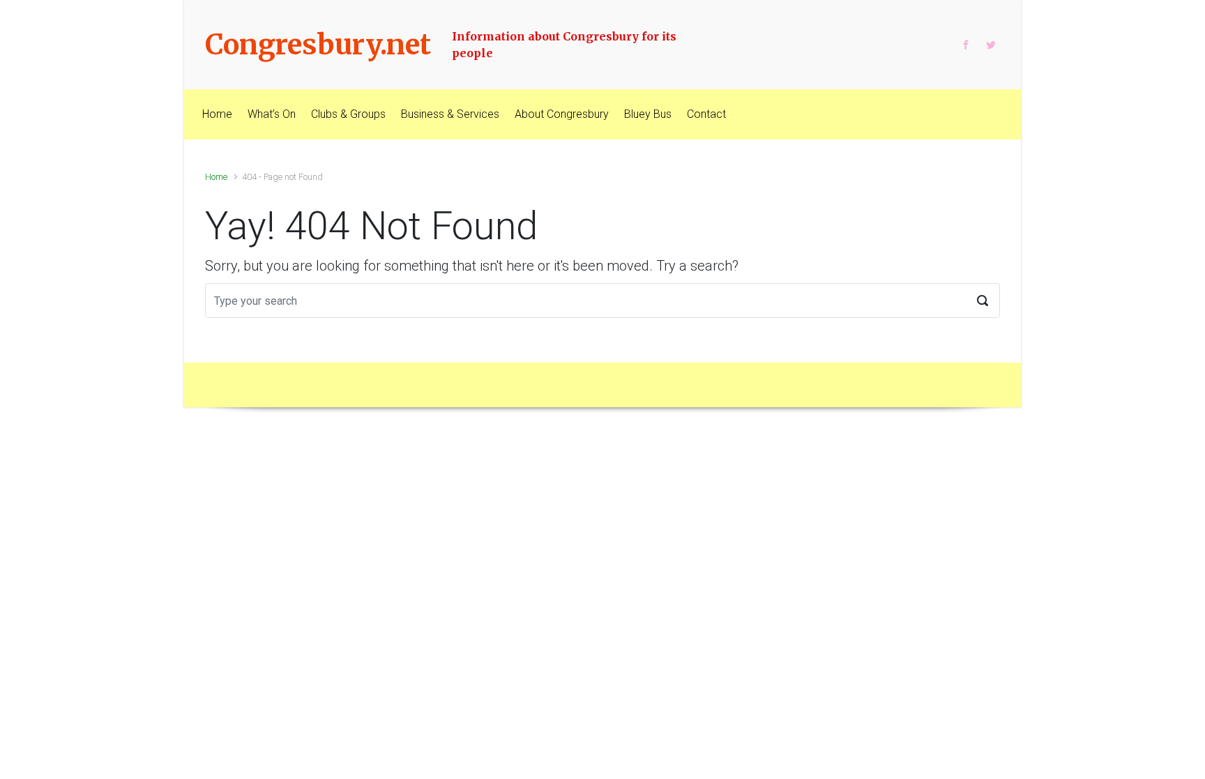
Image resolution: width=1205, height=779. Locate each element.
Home (216, 177)
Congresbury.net (318, 44)
